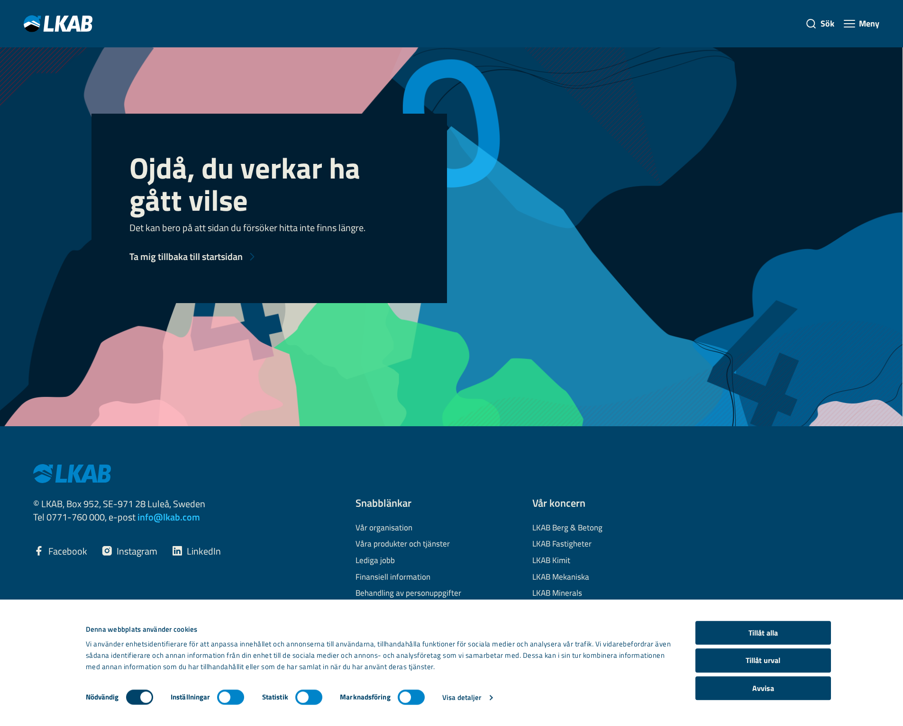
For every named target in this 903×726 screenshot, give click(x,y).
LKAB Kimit (551, 560)
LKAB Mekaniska (560, 577)
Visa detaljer (461, 697)
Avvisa (763, 688)
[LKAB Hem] (58, 23)
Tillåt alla (763, 632)
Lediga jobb (375, 560)
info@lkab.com (168, 517)
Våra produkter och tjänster (403, 544)
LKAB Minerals (557, 593)
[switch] (230, 697)
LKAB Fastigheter (562, 544)
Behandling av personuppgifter (408, 593)
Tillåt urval (763, 660)
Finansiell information (393, 577)
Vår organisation (384, 528)
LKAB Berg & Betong (567, 528)
